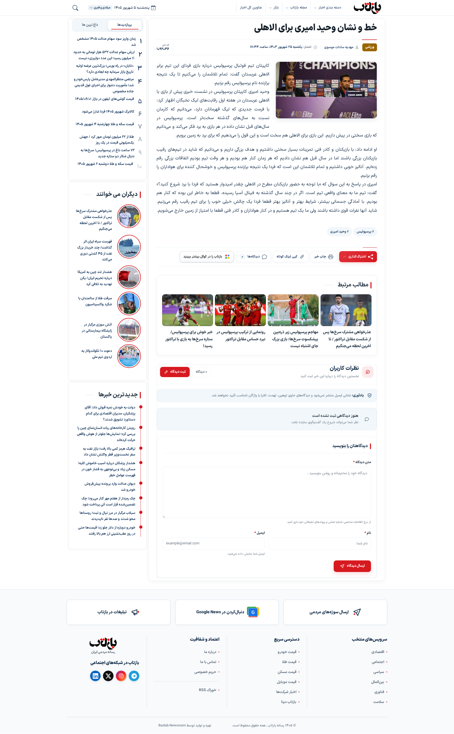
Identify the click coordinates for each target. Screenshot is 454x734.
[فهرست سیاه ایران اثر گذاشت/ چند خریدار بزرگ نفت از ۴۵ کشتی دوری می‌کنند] (129, 249)
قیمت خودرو (287, 652)
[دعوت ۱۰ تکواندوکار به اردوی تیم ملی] (129, 356)
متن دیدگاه (362, 462)
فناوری (379, 692)
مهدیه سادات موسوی (338, 47)
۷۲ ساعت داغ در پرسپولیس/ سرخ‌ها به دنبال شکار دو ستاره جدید (108, 153)
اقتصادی (378, 652)
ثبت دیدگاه (178, 371)
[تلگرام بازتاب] (134, 676)
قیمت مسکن (287, 672)
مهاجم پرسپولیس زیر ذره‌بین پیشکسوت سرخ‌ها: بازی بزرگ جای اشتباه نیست (295, 339)
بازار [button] (276, 7)
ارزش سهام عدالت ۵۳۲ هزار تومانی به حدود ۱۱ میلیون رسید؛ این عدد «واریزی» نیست (104, 55)
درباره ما (210, 652)
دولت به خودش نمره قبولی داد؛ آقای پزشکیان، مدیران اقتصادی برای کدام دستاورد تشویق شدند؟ (110, 413)
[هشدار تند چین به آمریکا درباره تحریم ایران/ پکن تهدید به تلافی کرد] (129, 277)
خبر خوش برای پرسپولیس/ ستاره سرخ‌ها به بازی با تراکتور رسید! (189, 339)
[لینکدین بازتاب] (95, 676)
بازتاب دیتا (288, 702)
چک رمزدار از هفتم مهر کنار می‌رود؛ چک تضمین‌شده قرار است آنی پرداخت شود (108, 501)
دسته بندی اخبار (329, 7)
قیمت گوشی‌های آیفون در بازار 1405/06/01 (104, 99)
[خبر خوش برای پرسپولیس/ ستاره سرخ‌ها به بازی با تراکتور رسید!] (187, 310)
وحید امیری (338, 231)
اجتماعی (378, 662)
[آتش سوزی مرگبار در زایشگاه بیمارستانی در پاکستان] (129, 330)
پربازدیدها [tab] (124, 25)
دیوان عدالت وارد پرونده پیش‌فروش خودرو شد (110, 487)
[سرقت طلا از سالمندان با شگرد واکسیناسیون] (129, 303)
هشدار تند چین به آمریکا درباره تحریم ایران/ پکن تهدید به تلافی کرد (95, 278)
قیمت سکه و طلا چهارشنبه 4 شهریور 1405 (105, 124)
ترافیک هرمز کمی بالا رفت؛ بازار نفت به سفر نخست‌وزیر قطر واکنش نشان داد (109, 452)
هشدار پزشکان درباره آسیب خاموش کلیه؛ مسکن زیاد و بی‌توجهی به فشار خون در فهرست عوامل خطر (106, 469)
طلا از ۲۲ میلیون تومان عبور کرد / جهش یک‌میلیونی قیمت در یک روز (107, 140)
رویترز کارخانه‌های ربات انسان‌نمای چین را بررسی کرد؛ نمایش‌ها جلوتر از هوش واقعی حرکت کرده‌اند (106, 434)
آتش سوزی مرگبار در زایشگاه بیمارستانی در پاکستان (97, 331)
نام (367, 532)
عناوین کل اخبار (251, 7)
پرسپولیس (364, 231)
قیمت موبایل (286, 682)
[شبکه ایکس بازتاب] (108, 676)
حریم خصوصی (205, 672)
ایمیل (260, 532)
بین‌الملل (377, 682)
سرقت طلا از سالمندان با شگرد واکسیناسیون (95, 301)
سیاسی (378, 672)
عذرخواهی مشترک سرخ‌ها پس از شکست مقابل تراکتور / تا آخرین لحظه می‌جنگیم (347, 339)
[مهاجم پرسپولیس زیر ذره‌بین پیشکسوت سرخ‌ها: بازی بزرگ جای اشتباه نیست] (293, 310)
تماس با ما (208, 662)
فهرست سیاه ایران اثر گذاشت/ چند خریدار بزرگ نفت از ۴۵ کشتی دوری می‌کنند (94, 250)
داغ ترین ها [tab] (90, 25)
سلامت (378, 702)
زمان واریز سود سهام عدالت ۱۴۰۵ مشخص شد (106, 42)
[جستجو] (75, 7)
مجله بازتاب (298, 7)
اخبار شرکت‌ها (286, 692)
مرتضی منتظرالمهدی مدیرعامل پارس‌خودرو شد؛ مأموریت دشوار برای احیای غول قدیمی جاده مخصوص (104, 85)
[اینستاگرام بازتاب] (121, 676)
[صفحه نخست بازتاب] (103, 643)
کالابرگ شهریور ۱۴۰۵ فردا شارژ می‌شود (108, 111)
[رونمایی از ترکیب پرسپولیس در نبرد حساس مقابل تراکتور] (240, 310)
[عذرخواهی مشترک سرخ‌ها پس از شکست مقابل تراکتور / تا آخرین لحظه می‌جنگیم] (346, 310)
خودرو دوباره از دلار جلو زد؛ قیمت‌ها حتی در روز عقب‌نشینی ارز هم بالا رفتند (106, 530)
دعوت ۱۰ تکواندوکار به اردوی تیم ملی (96, 354)
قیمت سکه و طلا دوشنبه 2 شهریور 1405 (105, 164)
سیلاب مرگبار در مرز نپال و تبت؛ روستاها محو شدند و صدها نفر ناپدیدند (107, 516)
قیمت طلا (289, 662)
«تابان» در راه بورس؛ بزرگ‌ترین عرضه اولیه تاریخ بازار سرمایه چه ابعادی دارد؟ (104, 69)
